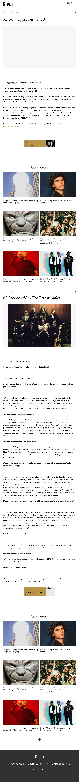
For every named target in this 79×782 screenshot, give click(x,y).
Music (5, 12)
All (11, 12)
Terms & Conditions (60, 764)
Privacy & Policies (18, 764)
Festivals (17, 12)
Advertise (33, 764)
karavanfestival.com (11, 126)
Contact (44, 764)
